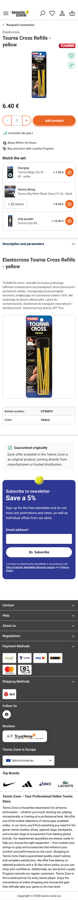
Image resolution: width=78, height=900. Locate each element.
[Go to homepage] (20, 13)
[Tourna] (67, 45)
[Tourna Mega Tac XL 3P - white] (10, 172)
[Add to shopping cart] (69, 172)
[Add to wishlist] (71, 55)
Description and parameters (23, 244)
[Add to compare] (71, 65)
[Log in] (62, 13)
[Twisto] (25, 658)
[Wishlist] (52, 13)
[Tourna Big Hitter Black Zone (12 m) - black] (10, 191)
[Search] (42, 13)
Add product (54, 121)
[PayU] (9, 658)
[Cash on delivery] (25, 670)
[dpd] (9, 694)
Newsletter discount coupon (39, 567)
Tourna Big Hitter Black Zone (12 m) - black (45, 193)
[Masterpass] (55, 658)
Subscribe (41, 552)
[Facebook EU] (6, 714)
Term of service (14, 567)
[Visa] (40, 658)
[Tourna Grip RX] (10, 220)
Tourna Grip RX (27, 223)
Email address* (17, 530)
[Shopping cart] (72, 13)
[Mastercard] (9, 670)
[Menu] (5, 13)
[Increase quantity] (26, 121)
